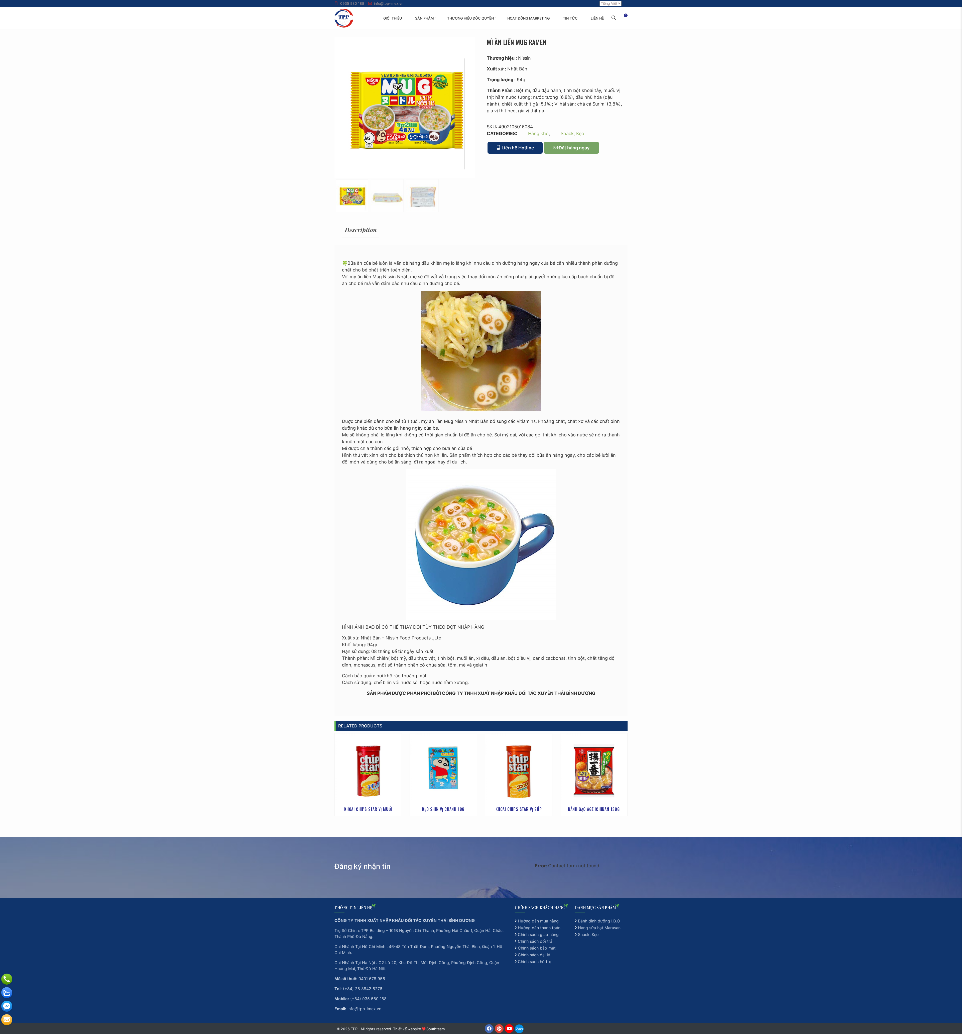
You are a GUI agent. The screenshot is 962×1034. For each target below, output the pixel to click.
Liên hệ (597, 18)
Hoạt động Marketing (528, 18)
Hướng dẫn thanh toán (539, 927)
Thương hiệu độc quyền (470, 18)
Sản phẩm (424, 18)
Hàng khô (538, 133)
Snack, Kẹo (572, 133)
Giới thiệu (392, 18)
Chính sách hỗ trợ (534, 961)
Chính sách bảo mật (537, 948)
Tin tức (570, 18)
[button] (614, 18)
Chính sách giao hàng (538, 934)
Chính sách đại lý (534, 954)
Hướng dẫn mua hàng (538, 920)
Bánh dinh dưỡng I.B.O (599, 920)
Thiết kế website (407, 1029)
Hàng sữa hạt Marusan (599, 927)
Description (361, 230)
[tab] (361, 229)
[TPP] (343, 17)
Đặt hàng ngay (573, 147)
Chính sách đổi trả (535, 941)
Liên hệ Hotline (517, 147)
